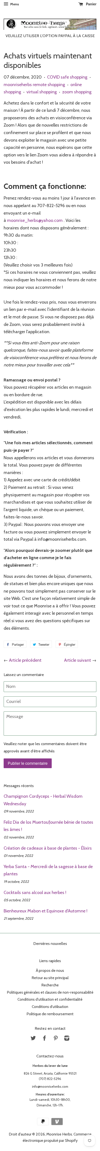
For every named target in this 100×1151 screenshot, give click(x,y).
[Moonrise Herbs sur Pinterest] (55, 1039)
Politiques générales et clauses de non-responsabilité (50, 992)
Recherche (50, 985)
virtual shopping (41, 92)
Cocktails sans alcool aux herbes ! (35, 892)
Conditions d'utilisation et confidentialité (50, 999)
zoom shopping (77, 92)
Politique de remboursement (50, 1014)
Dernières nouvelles (50, 943)
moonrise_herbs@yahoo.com (35, 220)
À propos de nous (50, 970)
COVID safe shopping (67, 77)
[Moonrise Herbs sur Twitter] (33, 1039)
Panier (90, 3)
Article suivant (77, 660)
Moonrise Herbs (59, 1134)
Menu (14, 4)
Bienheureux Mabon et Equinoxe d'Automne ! (45, 911)
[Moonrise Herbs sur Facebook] (44, 1039)
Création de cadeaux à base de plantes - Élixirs (48, 848)
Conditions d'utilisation (50, 1006)
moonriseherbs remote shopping (34, 84)
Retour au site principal (50, 977)
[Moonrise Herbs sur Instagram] (66, 1039)
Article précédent (25, 660)
